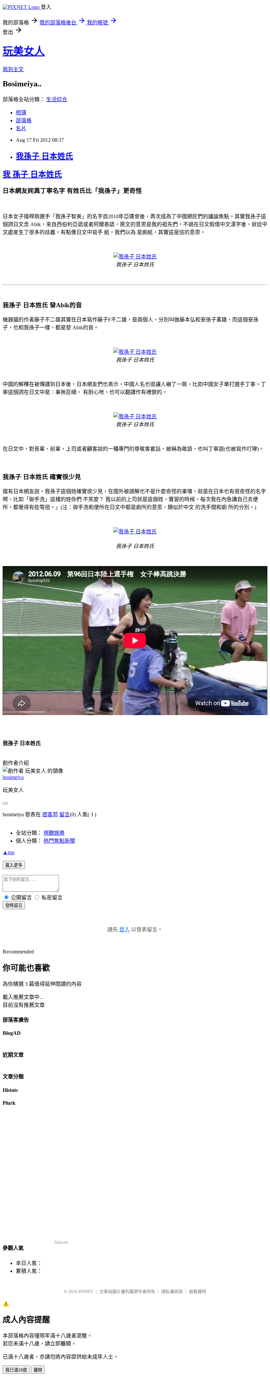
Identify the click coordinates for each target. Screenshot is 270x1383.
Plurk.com (61, 1242)
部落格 (24, 120)
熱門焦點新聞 (59, 841)
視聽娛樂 (54, 833)
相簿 (21, 112)
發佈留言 (13, 905)
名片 (21, 128)
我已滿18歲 (16, 1370)
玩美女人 (24, 51)
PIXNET (85, 1291)
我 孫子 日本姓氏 (32, 174)
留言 (64, 814)
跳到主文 (13, 69)
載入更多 (13, 865)
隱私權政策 (172, 1291)
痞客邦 (50, 814)
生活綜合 (56, 99)
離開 (38, 1370)
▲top (8, 852)
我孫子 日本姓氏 (44, 156)
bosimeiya (13, 777)
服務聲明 (197, 1291)
